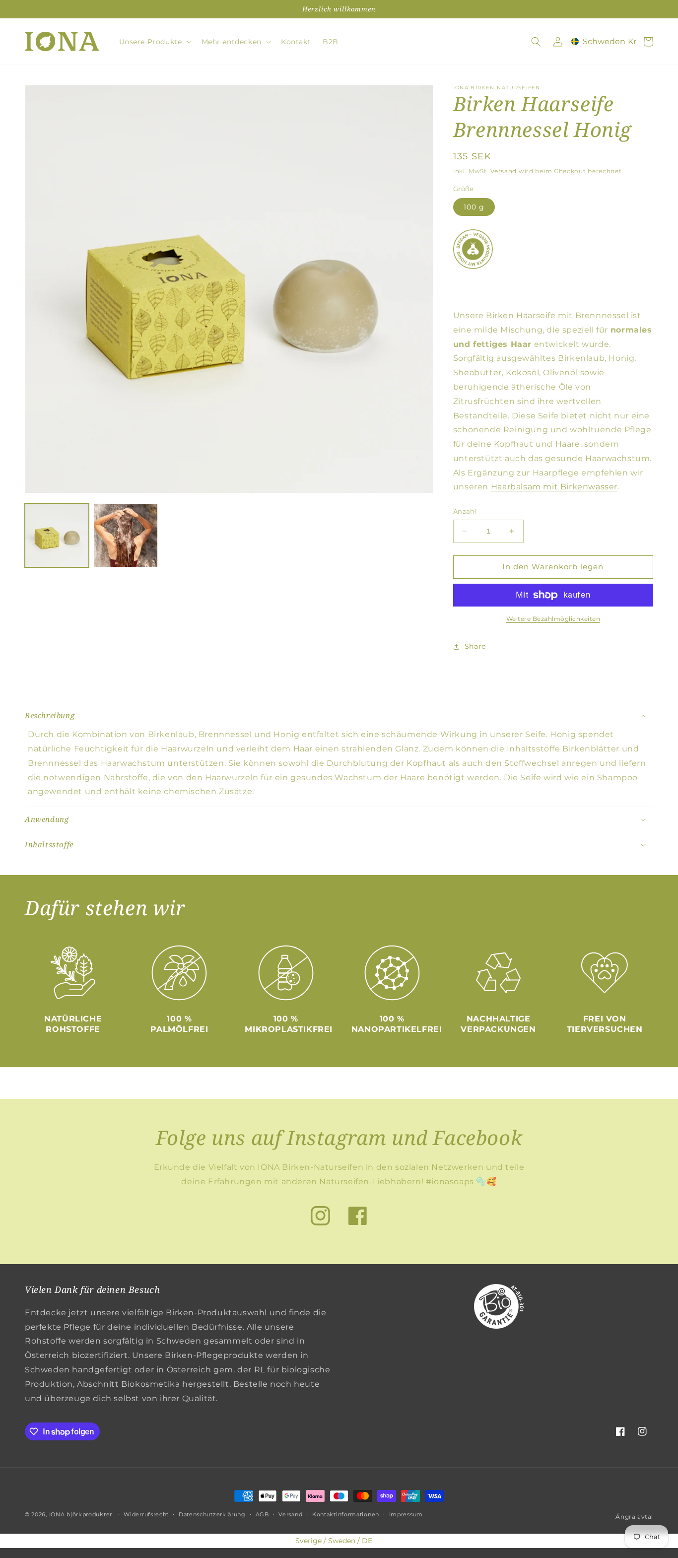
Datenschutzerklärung (212, 1514)
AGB (262, 1514)
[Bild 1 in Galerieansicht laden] (57, 535)
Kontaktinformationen (345, 1514)
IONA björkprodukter (80, 1514)
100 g (474, 207)
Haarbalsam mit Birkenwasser (554, 486)
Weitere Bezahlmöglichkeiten (553, 618)
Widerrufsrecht (146, 1514)
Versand (503, 171)
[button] (154, 41)
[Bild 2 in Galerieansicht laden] (126, 535)
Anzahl (465, 511)
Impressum (406, 1514)
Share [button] (475, 646)
